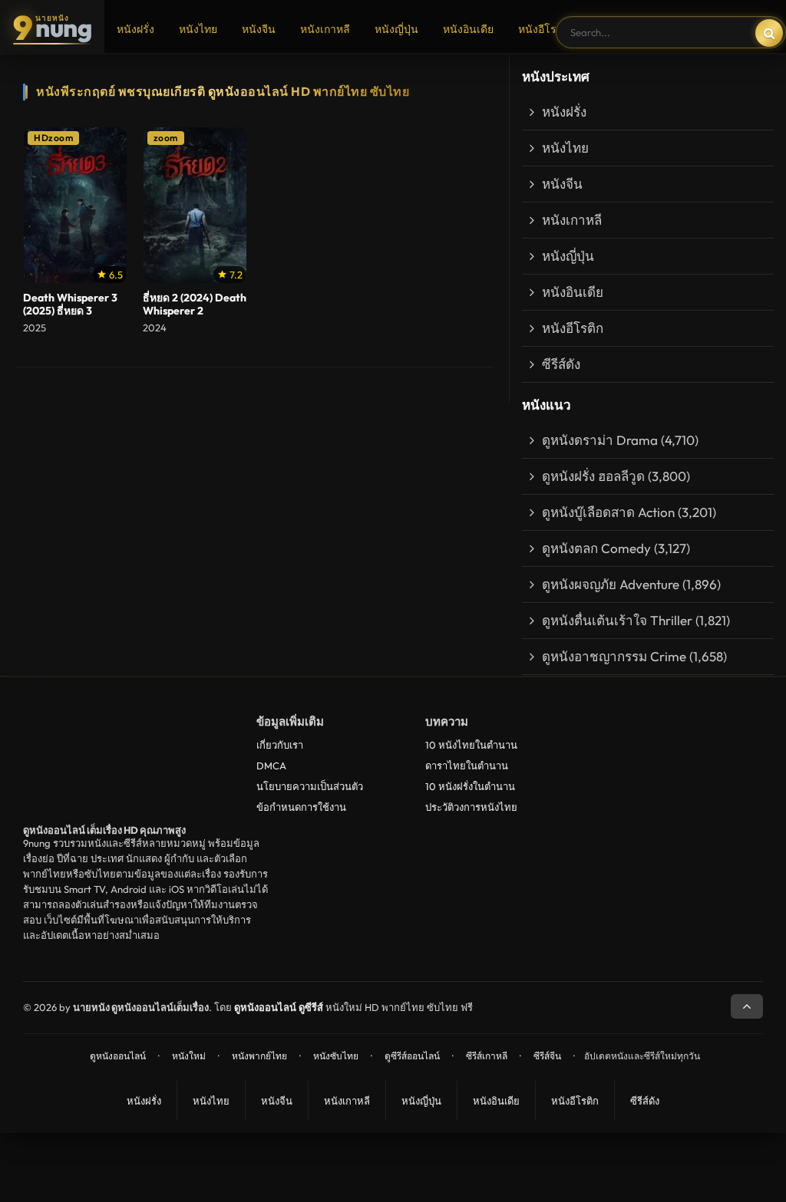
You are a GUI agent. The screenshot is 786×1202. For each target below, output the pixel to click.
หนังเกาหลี (325, 29)
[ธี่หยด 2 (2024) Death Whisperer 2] (195, 205)
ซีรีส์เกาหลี (486, 1056)
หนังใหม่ (189, 1056)
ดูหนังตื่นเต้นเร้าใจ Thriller (617, 620)
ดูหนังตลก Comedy (596, 548)
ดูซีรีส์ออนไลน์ (412, 1056)
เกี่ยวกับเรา (279, 745)
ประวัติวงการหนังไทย (471, 807)
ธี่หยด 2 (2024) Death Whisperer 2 (194, 304)
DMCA (271, 765)
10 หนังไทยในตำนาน (471, 745)
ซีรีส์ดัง (561, 364)
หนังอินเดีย (468, 29)
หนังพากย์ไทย (259, 1056)
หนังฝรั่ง (135, 29)
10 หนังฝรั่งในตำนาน (470, 786)
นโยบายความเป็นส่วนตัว (309, 786)
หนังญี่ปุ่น (396, 29)
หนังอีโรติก (544, 29)
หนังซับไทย (335, 1056)
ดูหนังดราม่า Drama (600, 440)
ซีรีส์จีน (547, 1056)
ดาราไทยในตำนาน (466, 765)
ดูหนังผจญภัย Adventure (610, 584)
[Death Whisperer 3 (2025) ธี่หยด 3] (75, 205)
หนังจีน (259, 29)
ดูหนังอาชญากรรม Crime (614, 656)
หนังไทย (198, 29)
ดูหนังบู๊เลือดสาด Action (608, 512)
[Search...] (769, 33)
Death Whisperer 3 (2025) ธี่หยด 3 (70, 304)
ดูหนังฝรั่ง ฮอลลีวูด (593, 476)
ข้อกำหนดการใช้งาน (301, 807)
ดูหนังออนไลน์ (118, 1056)
